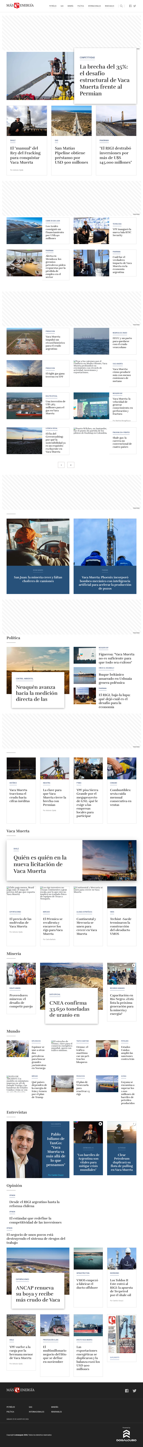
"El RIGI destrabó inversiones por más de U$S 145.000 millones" (116, 155)
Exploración (36, 1041)
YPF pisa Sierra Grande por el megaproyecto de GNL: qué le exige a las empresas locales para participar (87, 803)
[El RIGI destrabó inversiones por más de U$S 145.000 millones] (116, 121)
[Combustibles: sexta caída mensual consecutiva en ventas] (121, 768)
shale (16, 849)
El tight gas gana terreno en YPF (55, 375)
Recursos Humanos (117, 988)
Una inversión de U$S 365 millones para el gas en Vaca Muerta (55, 407)
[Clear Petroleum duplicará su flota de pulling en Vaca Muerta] (121, 1132)
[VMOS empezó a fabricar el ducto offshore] (88, 1259)
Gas (62, 6)
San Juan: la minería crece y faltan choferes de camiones (38, 579)
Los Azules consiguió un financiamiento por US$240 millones (55, 232)
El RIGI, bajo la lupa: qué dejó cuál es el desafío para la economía (114, 701)
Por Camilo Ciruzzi (55, 1175)
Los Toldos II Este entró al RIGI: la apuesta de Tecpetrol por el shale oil (121, 1287)
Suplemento (114, 1357)
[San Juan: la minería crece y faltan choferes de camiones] (38, 542)
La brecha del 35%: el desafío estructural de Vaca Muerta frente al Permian (105, 80)
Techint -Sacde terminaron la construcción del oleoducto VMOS (120, 926)
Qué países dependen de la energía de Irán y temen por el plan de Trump (39, 1090)
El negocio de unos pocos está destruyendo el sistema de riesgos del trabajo (36, 1239)
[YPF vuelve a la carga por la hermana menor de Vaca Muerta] (21, 1325)
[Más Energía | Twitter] (134, 6)
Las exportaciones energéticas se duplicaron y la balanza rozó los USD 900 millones (88, 1358)
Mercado (46, 912)
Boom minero (38, 570)
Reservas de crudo (120, 333)
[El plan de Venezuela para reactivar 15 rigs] (62, 1083)
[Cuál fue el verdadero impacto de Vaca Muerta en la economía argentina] (91, 263)
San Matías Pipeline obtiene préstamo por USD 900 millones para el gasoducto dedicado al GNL (71, 160)
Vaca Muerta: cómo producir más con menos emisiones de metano (122, 375)
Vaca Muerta (118, 364)
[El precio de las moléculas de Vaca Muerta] (21, 897)
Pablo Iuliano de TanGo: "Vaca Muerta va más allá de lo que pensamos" (55, 1149)
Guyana (123, 1076)
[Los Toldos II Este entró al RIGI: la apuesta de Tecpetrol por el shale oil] (121, 1259)
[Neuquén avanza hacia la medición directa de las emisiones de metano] (38, 670)
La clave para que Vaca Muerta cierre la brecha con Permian (54, 797)
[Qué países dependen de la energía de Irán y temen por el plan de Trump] (18, 1083)
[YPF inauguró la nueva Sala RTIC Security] (91, 230)
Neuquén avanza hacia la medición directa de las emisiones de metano (37, 699)
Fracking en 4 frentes (121, 432)
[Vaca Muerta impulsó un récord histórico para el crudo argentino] (24, 341)
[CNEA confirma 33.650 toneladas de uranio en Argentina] (71, 986)
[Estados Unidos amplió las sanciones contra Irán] (107, 1048)
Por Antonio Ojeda (16, 170)
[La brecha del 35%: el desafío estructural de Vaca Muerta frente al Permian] (71, 76)
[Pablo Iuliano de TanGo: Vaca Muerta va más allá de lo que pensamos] (24, 1149)
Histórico (13, 783)
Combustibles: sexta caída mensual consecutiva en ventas (120, 797)
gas (56, 140)
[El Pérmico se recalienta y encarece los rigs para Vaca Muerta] (54, 897)
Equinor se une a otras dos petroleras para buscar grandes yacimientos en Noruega (39, 1057)
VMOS (112, 912)
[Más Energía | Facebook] (130, 6)
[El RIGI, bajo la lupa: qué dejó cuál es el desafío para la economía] (85, 696)
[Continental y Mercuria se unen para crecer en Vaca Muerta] (88, 897)
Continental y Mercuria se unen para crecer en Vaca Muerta (87, 926)
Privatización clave (50, 1340)
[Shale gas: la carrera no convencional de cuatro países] (91, 440)
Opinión (12, 1195)
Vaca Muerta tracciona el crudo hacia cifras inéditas (19, 795)
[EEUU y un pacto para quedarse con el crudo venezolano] (91, 341)
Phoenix (105, 570)
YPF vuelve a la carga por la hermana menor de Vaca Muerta (21, 1352)
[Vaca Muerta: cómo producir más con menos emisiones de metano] (91, 373)
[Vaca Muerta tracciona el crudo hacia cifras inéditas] (21, 768)
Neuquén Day (117, 393)
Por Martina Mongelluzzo (122, 421)
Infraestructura (83, 1273)
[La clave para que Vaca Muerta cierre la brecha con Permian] (54, 768)
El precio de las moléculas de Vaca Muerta (20, 922)
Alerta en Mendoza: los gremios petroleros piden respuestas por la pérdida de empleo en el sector (55, 266)
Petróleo (52, 6)
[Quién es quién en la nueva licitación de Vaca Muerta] (109, 860)
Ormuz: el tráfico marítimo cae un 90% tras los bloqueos (82, 1054)
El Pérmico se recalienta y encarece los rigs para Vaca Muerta (53, 926)
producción (50, 331)
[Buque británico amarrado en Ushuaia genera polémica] (85, 675)
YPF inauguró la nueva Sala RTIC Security (122, 232)
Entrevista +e (88, 1148)
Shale (13, 140)
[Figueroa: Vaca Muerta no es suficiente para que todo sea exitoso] (85, 655)
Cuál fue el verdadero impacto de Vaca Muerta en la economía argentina (122, 265)
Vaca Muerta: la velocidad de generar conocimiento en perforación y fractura (123, 406)
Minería (70, 6)
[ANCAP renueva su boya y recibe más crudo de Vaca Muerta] (38, 1271)
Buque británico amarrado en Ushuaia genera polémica (115, 678)
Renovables (109, 6)
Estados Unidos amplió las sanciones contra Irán (127, 1053)
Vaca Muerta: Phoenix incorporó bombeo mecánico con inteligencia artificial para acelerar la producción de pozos (105, 582)
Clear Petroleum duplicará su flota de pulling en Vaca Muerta (122, 1162)
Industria (46, 783)
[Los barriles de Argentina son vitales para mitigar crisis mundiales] (88, 1132)
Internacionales (94, 6)
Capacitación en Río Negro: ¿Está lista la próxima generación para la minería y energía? (122, 1004)
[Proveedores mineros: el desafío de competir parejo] (21, 974)
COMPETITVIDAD (87, 57)
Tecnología (117, 224)
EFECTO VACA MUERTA (84, 1340)
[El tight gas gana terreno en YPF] (24, 373)
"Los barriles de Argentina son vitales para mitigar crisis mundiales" (88, 1162)
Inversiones (114, 1273)
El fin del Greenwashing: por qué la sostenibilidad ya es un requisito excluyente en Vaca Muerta (55, 442)
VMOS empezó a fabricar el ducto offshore (87, 1284)
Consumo (113, 783)
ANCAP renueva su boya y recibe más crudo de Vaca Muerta (38, 1297)
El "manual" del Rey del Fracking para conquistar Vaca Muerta (25, 155)
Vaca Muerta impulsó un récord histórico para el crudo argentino (55, 342)
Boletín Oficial (51, 396)
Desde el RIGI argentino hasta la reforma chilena (34, 1204)
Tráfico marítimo (82, 1041)
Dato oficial (54, 994)
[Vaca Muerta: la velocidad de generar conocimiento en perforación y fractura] (91, 405)
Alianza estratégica (84, 912)
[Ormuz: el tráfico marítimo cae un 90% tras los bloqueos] (62, 1048)
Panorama (104, 140)
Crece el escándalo (106, 668)
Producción (50, 368)
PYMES (79, 783)
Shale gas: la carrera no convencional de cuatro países (122, 442)
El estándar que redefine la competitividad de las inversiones (35, 1220)
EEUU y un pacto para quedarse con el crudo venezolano (122, 343)
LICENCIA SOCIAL (52, 428)
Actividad (122, 1148)
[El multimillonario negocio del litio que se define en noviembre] (54, 1325)
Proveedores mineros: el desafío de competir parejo (21, 1000)
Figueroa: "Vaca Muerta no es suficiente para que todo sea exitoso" (116, 658)
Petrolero (124, 1041)
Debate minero (15, 988)
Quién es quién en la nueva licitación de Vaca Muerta (40, 864)
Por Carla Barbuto (49, 939)
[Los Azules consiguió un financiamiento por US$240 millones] (24, 230)
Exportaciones (15, 912)
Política (81, 6)
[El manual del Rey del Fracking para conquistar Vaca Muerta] (27, 121)
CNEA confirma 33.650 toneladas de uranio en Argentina (69, 1012)
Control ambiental (24, 678)
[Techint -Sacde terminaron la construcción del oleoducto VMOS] (121, 897)
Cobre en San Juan (53, 221)
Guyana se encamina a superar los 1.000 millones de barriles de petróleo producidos (128, 1093)
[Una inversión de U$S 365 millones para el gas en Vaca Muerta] (24, 405)
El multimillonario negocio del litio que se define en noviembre (54, 1354)
